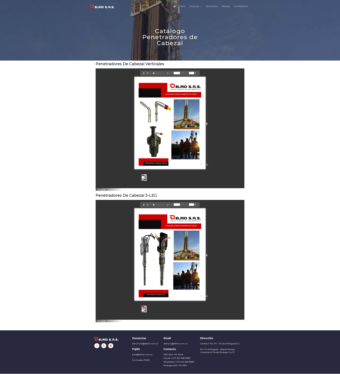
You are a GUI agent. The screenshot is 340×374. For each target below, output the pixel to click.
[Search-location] (103, 345)
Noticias (226, 6)
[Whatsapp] (96, 345)
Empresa (194, 6)
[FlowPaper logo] (102, 188)
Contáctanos (241, 6)
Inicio (182, 6)
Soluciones (212, 6)
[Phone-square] (110, 345)
